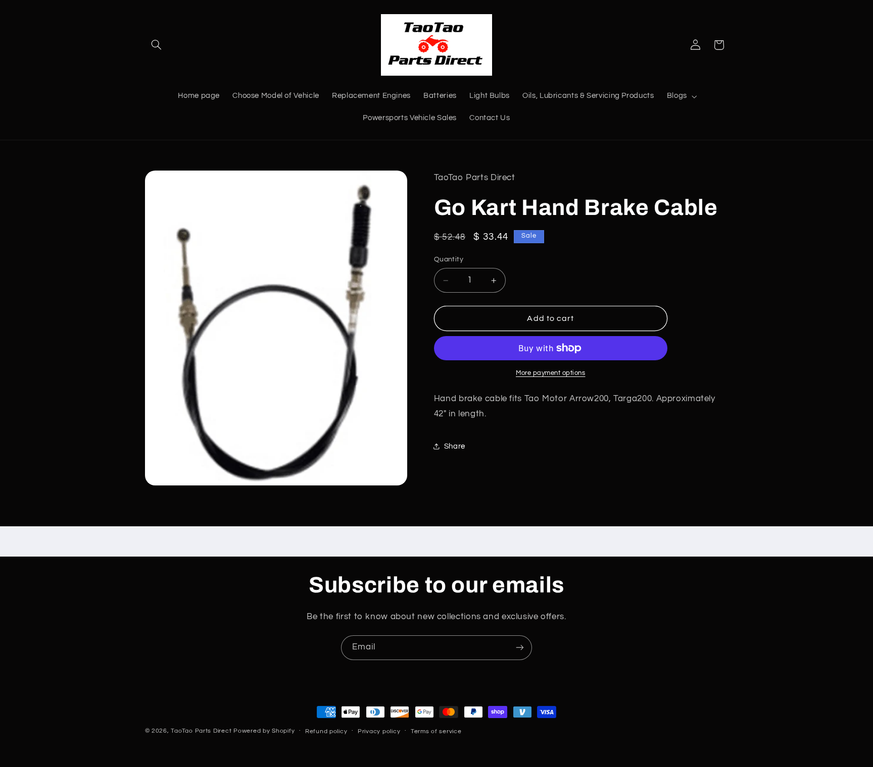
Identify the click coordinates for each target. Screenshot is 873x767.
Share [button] (454, 446)
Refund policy (326, 731)
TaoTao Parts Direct (201, 731)
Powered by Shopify (264, 731)
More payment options (551, 373)
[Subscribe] (519, 647)
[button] (156, 45)
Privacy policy (379, 731)
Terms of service (436, 731)
